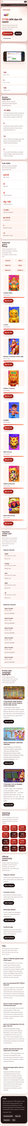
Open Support (9, 903)
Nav (25, 1)
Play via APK (8, 301)
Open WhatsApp (9, 920)
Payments (7, 1120)
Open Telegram (9, 885)
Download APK (7, 33)
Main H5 (18, 33)
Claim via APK (9, 721)
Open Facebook (9, 937)
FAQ (14, 1120)
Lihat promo (7, 38)
